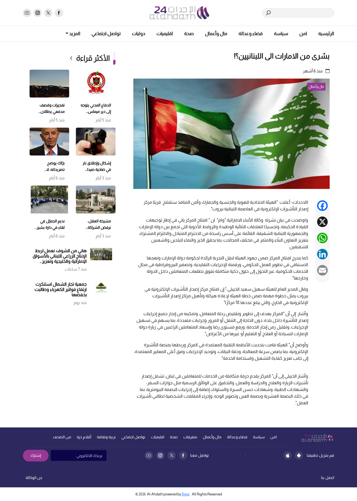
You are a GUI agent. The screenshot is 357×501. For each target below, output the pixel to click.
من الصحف (62, 437)
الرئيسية (326, 33)
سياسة (281, 33)
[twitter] (48, 13)
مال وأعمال (216, 33)
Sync (185, 494)
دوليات (138, 33)
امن (303, 33)
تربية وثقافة (106, 437)
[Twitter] (171, 455)
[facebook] (59, 13)
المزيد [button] (74, 33)
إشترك (35, 455)
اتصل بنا (327, 477)
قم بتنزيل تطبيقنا (320, 455)
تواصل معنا (199, 455)
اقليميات (164, 33)
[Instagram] (160, 455)
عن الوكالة (34, 477)
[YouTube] (149, 455)
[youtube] (27, 13)
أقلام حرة (84, 437)
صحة (189, 33)
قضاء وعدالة (250, 33)
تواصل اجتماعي (106, 33)
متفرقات (190, 437)
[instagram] (37, 13)
